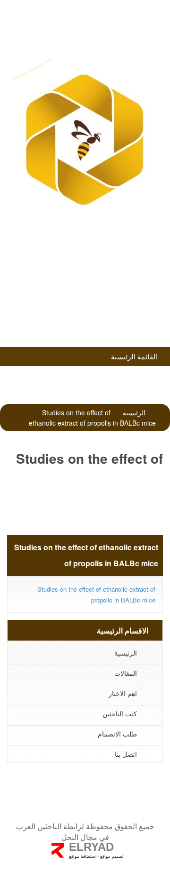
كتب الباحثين (82, 314)
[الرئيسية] (85, 138)
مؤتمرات (82, 289)
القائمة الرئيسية (135, 356)
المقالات (125, 673)
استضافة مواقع (83, 856)
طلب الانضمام (82, 264)
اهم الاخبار (123, 693)
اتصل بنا (126, 754)
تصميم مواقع (111, 856)
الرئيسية (134, 412)
